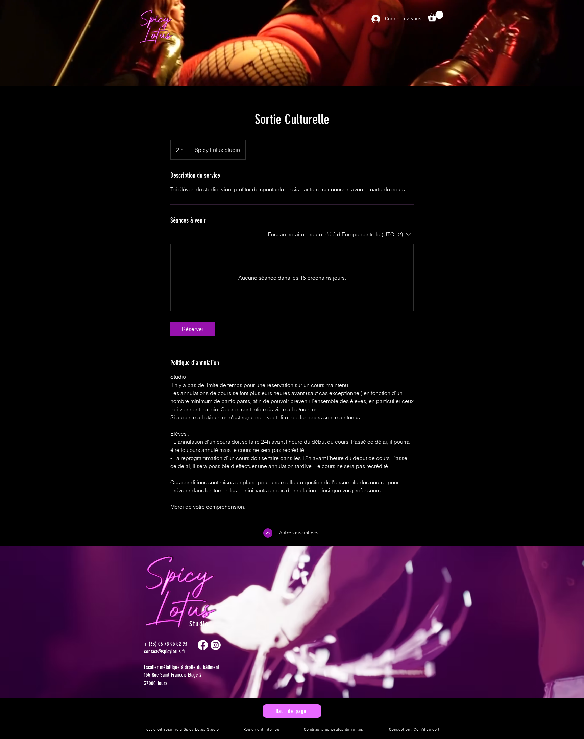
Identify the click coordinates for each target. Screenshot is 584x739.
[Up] (267, 533)
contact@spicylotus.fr (164, 651)
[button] (435, 16)
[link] (192, 329)
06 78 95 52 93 (172, 644)
